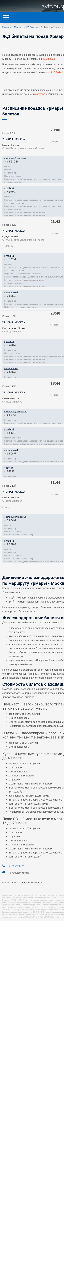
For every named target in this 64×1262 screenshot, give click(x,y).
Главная (6, 27)
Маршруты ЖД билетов (26, 27)
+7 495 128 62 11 (17, 866)
